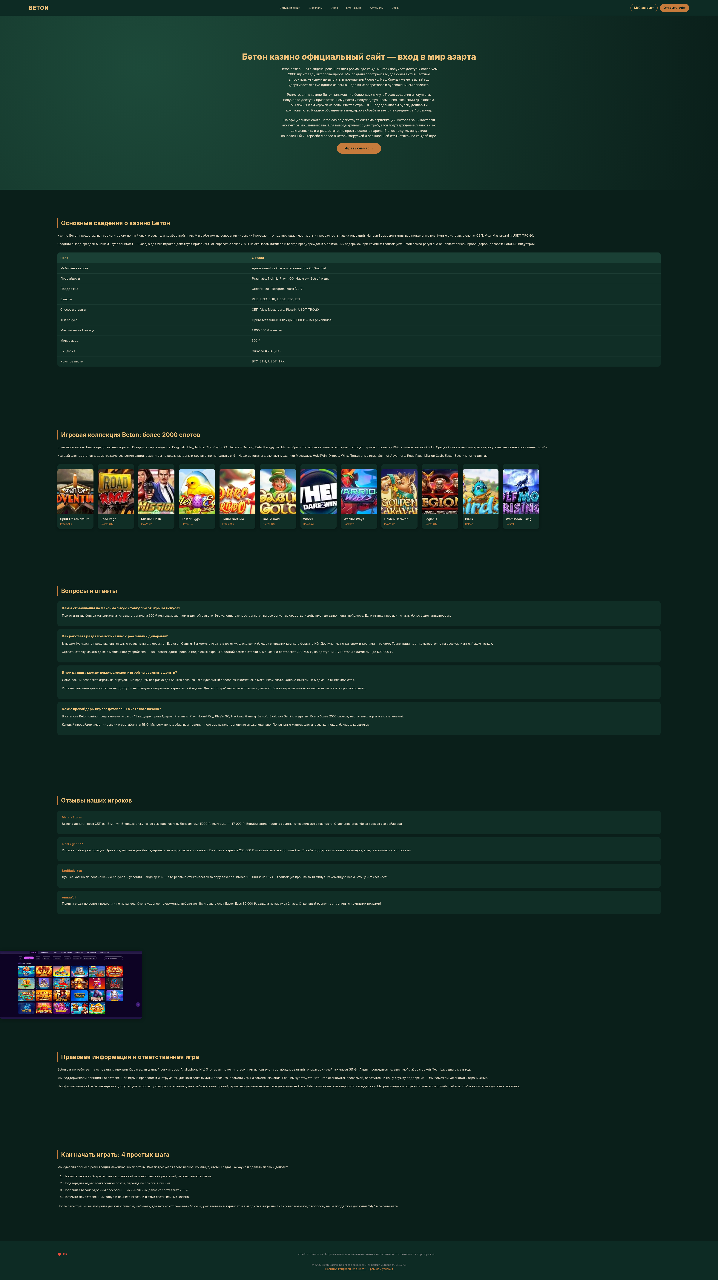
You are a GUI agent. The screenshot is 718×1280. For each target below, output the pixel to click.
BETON (39, 7)
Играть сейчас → (359, 148)
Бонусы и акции (290, 7)
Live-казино (354, 7)
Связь (395, 7)
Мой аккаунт (644, 8)
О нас (334, 7)
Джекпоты (315, 7)
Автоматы (376, 7)
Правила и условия (381, 1268)
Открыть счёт (675, 8)
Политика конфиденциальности (345, 1268)
